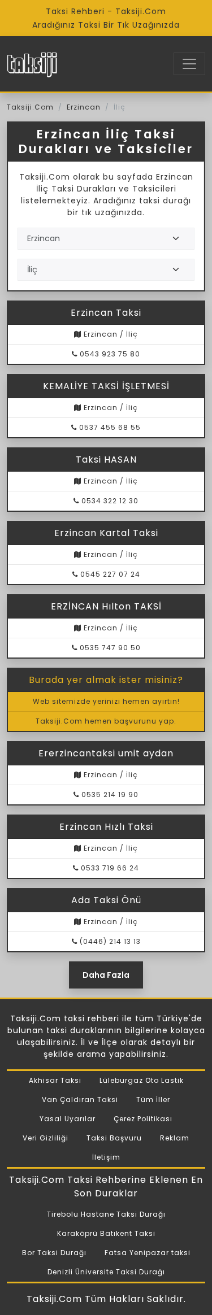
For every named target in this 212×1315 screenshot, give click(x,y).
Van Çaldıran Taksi (80, 1099)
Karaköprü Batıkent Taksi (106, 1233)
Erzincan (84, 107)
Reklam (174, 1138)
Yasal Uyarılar (68, 1119)
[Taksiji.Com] (32, 64)
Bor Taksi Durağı (54, 1252)
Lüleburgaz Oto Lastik (141, 1080)
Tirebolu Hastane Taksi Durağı (106, 1214)
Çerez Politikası (143, 1119)
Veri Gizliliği (45, 1138)
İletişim (106, 1157)
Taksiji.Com (30, 107)
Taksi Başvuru (114, 1138)
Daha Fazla (106, 975)
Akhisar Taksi (55, 1080)
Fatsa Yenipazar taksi (148, 1252)
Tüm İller (153, 1099)
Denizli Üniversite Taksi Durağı (106, 1272)
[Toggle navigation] (189, 64)
